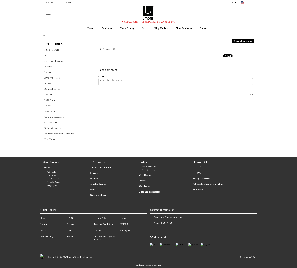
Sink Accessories (149, 166)
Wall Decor (144, 186)
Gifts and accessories (149, 192)
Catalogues (125, 230)
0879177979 (68, 2)
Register (71, 224)
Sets (144, 28)
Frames (142, 181)
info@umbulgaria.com (171, 217)
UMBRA (124, 224)
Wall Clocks (145, 175)
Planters (94, 178)
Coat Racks (51, 175)
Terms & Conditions (103, 224)
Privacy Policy (101, 218)
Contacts (204, 28)
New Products (184, 28)
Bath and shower (98, 195)
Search (70, 237)
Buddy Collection (201, 178)
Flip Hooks (198, 190)
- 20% (198, 170)
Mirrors (94, 173)
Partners (124, 218)
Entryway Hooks (53, 186)
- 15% (198, 173)
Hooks (46, 167)
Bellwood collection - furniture (208, 184)
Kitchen (143, 162)
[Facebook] (252, 2)
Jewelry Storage (98, 184)
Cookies (97, 230)
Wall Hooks (51, 172)
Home (90, 28)
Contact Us (72, 230)
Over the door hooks (55, 179)
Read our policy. (88, 257)
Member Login (47, 237)
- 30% (198, 166)
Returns (44, 224)
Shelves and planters (100, 167)
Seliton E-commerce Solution (148, 265)
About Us (44, 230)
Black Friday (127, 28)
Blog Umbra (161, 28)
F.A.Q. (70, 218)
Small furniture (51, 162)
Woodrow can (99, 162)
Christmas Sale (200, 162)
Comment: (103, 76)
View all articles (242, 41)
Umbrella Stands (53, 182)
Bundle (93, 190)
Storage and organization (152, 170)
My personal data (248, 257)
